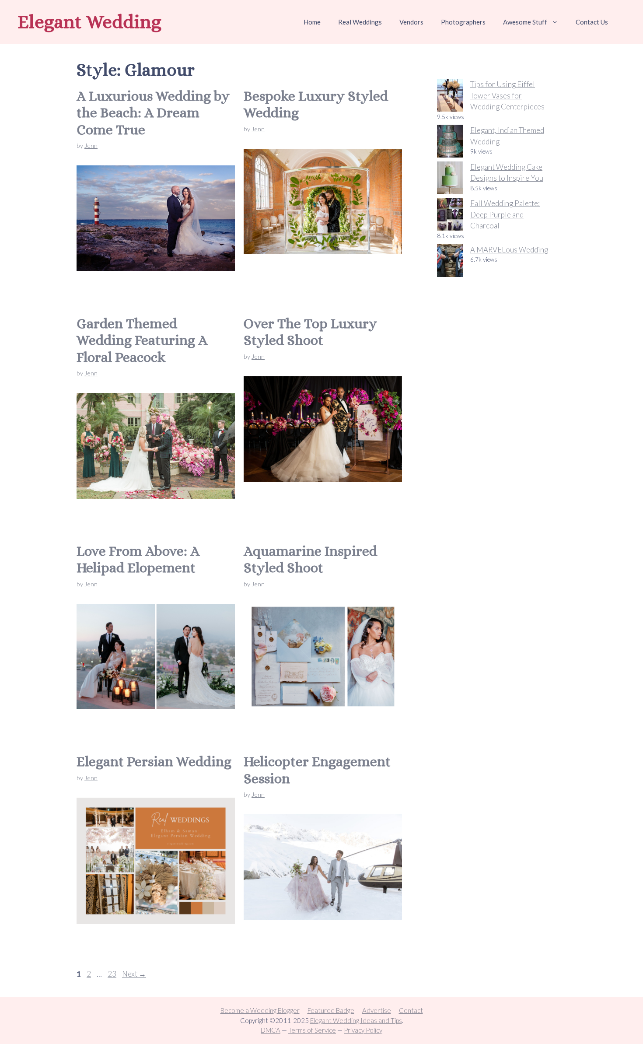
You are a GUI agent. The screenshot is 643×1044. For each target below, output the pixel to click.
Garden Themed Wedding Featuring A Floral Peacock (142, 340)
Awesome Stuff (525, 22)
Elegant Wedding (89, 21)
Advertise (376, 1010)
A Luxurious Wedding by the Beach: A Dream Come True (153, 112)
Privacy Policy (363, 1030)
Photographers (463, 22)
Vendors (411, 22)
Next (134, 973)
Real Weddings (360, 22)
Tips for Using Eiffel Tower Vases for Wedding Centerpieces (507, 95)
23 (113, 973)
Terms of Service (312, 1030)
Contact (411, 1010)
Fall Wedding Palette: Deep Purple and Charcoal (505, 214)
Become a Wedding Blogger (260, 1010)
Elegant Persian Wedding (154, 761)
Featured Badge (331, 1010)
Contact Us (592, 22)
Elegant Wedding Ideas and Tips (356, 1020)
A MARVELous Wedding (509, 249)
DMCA (270, 1030)
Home (312, 22)
